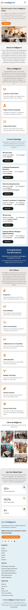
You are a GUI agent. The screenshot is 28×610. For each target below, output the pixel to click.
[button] (25, 3)
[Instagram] (8, 541)
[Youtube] (14, 541)
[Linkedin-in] (5, 541)
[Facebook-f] (2, 541)
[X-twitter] (11, 541)
